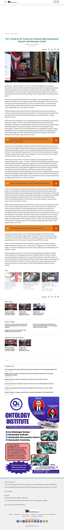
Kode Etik (17, 514)
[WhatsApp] (44, 521)
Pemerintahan (34, 44)
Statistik (9, 491)
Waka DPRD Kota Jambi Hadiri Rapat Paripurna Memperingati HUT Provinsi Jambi (31, 284)
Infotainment (11, 482)
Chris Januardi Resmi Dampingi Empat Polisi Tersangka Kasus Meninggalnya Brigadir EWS (31, 369)
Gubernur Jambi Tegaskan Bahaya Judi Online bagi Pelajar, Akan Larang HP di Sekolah (11, 313)
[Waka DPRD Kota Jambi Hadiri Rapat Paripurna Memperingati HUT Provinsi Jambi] (31, 277)
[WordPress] (26, 521)
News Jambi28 (51, 514)
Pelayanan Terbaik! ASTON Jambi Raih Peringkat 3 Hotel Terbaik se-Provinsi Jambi (29, 388)
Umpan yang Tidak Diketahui (16, 504)
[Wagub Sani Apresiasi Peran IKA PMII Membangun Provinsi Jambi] (39, 306)
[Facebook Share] (49, 49)
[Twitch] (41, 521)
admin (27, 44)
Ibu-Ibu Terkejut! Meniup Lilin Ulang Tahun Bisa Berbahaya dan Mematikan (31, 484)
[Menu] (6, 1)
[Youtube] (38, 521)
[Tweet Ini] (52, 49)
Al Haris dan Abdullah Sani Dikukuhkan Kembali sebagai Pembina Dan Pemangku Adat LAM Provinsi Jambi (25, 313)
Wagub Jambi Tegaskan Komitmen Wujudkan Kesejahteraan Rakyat (11, 284)
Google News (41, 514)
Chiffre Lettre (25, 516)
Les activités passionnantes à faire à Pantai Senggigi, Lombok (26, 500)
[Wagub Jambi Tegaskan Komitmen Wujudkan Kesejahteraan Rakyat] (13, 277)
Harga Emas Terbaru (37, 516)
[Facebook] (18, 521)
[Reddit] (32, 521)
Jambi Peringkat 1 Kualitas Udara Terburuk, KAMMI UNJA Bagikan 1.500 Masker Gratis (29, 392)
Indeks (11, 514)
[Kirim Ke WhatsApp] (58, 49)
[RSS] (46, 521)
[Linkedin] (35, 521)
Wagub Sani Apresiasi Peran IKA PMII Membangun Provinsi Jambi (38, 313)
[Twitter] (20, 521)
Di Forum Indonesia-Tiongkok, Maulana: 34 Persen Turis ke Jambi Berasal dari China (29, 383)
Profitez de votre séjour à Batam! (16, 498)
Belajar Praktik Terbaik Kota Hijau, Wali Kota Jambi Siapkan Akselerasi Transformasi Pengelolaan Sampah (29, 374)
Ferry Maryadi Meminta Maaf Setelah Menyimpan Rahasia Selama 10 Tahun (31, 487)
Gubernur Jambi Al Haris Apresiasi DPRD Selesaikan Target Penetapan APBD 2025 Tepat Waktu (50, 285)
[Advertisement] (32, 19)
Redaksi (33, 514)
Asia (8, 495)
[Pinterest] (23, 521)
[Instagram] (29, 521)
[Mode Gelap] (54, 1)
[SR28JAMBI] (12, 2)
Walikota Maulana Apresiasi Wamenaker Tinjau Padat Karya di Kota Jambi (26, 379)
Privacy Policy (25, 514)
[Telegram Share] (55, 49)
